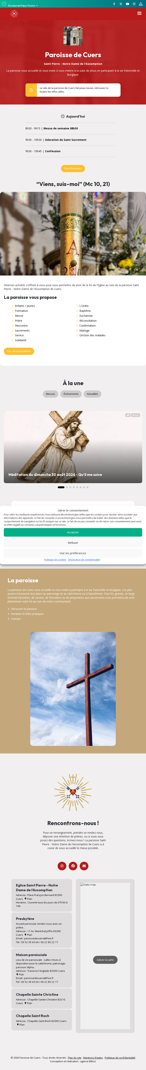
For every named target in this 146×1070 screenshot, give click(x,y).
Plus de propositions (19, 351)
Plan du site (74, 1057)
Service (19, 335)
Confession (52, 151)
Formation (21, 311)
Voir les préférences (73, 553)
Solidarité (20, 340)
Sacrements (22, 330)
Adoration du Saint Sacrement (65, 140)
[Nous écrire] (84, 866)
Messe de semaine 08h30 (61, 128)
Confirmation (87, 325)
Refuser (73, 543)
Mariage (84, 330)
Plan (29, 899)
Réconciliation (88, 320)
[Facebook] (73, 866)
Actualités (92, 394)
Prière (18, 320)
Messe (19, 315)
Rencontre (21, 325)
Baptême (85, 311)
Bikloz (92, 1061)
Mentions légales (93, 1057)
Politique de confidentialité (120, 1057)
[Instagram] (62, 866)
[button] (116, 88)
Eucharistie (86, 315)
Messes (50, 394)
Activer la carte (105, 960)
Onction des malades (92, 335)
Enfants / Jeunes (25, 306)
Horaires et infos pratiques (27, 614)
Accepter (73, 532)
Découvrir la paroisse (24, 609)
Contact (16, 618)
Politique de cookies (55, 559)
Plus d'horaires (73, 168)
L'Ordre (84, 306)
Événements (71, 394)
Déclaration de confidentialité (84, 559)
